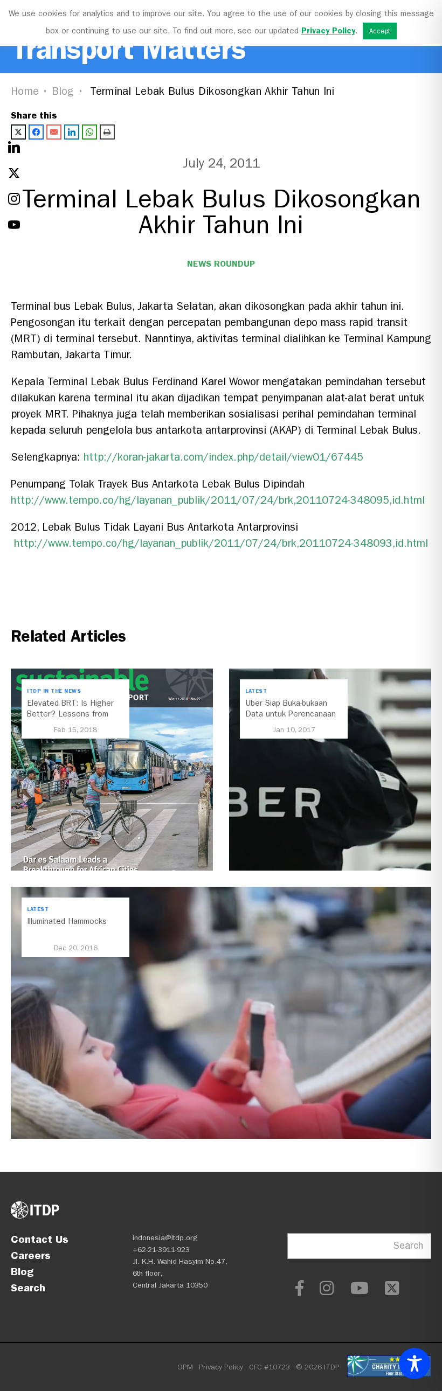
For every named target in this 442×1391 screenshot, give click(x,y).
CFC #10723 (269, 1367)
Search (28, 1287)
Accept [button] (379, 31)
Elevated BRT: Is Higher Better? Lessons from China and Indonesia (70, 713)
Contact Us (39, 1239)
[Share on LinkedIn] (71, 132)
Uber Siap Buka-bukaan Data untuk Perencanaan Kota (290, 713)
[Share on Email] (53, 132)
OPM (185, 1367)
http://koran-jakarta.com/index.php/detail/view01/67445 (223, 457)
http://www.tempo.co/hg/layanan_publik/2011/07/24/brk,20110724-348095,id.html (218, 500)
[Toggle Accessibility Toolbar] (414, 1363)
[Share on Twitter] (18, 132)
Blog (63, 91)
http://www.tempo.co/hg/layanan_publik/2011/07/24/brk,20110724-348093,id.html (221, 543)
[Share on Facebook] (36, 132)
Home (25, 91)
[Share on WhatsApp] (89, 132)
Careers (31, 1255)
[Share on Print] (107, 132)
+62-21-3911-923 (161, 1249)
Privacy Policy (221, 1367)
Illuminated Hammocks (67, 921)
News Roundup (221, 264)
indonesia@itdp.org (165, 1237)
